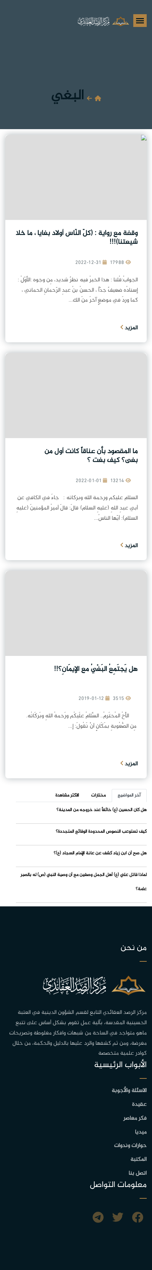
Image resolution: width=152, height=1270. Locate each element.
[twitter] (118, 1218)
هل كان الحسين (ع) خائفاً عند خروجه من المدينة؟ (102, 810)
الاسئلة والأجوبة (129, 1090)
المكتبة (138, 1159)
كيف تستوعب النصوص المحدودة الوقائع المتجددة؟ (101, 831)
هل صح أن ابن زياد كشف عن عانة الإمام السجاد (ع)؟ (100, 853)
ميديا (141, 1132)
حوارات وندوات (130, 1145)
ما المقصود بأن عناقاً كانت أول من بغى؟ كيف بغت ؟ (91, 456)
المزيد (130, 328)
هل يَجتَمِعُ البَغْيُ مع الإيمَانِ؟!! (96, 669)
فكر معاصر (135, 1118)
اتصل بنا (138, 1173)
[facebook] (137, 1218)
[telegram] (98, 1218)
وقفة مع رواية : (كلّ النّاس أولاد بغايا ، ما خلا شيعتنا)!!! (77, 237)
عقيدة (139, 1104)
